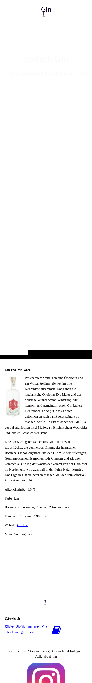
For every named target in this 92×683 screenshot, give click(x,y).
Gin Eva (22, 525)
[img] (46, 188)
